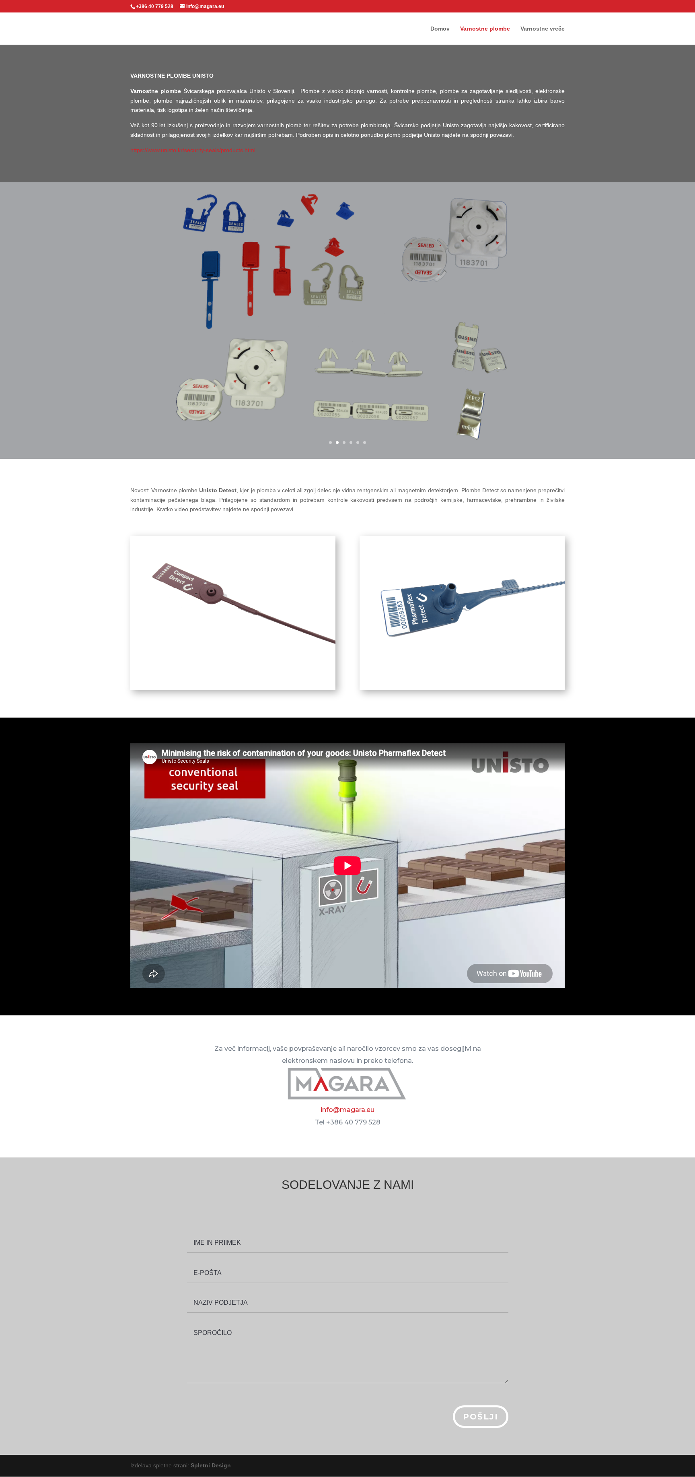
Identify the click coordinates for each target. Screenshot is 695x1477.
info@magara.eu (347, 1110)
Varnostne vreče (542, 29)
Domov (440, 29)
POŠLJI (480, 1416)
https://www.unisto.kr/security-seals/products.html (192, 150)
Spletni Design (211, 1465)
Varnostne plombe (485, 29)
